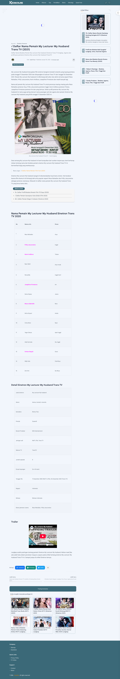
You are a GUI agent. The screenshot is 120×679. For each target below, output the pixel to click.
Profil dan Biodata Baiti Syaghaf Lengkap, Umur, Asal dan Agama (96, 50)
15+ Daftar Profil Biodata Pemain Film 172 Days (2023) (32, 192)
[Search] (109, 2)
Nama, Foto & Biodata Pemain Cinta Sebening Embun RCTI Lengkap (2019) (18, 630)
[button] (106, 2)
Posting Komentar (43, 589)
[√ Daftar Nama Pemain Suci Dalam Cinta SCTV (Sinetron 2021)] (42, 603)
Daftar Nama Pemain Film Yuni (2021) (33, 171)
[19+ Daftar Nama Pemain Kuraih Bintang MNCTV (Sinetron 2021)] (65, 603)
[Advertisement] (46, 25)
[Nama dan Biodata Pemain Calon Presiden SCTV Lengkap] (42, 622)
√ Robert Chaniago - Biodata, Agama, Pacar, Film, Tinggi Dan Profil (95, 71)
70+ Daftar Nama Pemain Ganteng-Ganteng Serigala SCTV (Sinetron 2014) (97, 35)
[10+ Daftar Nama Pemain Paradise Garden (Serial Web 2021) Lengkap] (65, 622)
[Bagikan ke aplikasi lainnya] (48, 567)
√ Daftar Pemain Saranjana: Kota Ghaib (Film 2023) (31, 196)
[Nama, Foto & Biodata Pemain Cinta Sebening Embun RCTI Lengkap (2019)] (20, 622)
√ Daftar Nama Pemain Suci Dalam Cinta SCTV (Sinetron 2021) (42, 611)
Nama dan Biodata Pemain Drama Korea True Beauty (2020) (96, 60)
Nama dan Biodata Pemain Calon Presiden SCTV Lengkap (41, 630)
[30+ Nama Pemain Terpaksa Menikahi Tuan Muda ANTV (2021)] (20, 603)
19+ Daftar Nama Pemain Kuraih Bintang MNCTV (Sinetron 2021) (63, 611)
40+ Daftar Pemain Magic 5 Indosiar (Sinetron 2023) (31, 199)
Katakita (16, 675)
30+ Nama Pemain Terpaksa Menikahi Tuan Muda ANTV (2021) (20, 611)
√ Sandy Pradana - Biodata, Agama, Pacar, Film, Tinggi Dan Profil (97, 81)
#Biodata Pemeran (18, 64)
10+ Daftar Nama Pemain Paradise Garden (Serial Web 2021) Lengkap (64, 630)
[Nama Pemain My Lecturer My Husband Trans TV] (43, 126)
